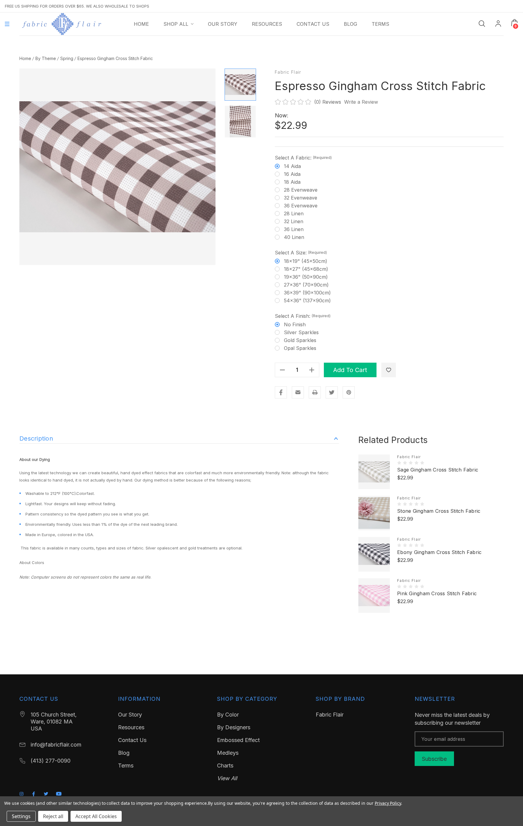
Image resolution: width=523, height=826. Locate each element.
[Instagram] (21, 794)
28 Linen (294, 213)
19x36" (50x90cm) (306, 276)
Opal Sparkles (300, 348)
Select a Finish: (303, 316)
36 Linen (294, 229)
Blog (124, 753)
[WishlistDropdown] (388, 370)
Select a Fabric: (303, 157)
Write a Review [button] (361, 102)
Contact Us (132, 740)
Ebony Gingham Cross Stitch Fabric (439, 552)
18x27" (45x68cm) (306, 269)
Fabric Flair (288, 72)
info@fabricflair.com (56, 744)
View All (227, 778)
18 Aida (292, 182)
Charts (225, 765)
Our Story (130, 714)
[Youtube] (59, 794)
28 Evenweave (300, 189)
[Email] (298, 392)
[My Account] (498, 24)
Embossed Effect (238, 740)
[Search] (481, 23)
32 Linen (293, 221)
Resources (131, 727)
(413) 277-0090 (51, 760)
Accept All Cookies (96, 816)
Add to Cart (350, 370)
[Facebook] (281, 392)
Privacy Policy (388, 803)
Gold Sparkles (300, 340)
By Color (228, 714)
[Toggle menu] (7, 24)
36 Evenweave (300, 205)
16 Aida (292, 174)
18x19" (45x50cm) (305, 261)
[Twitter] (332, 392)
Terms (125, 765)
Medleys (227, 753)
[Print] (315, 392)
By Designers (233, 727)
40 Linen (294, 237)
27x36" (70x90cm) (306, 284)
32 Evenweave (300, 197)
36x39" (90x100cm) (307, 292)
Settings (21, 816)
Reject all (53, 816)
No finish (295, 324)
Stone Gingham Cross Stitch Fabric (438, 511)
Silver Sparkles (301, 332)
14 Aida (292, 166)
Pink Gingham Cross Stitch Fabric (437, 593)
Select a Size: (301, 252)
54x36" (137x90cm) (307, 300)
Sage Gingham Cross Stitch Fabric (437, 470)
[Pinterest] (349, 392)
